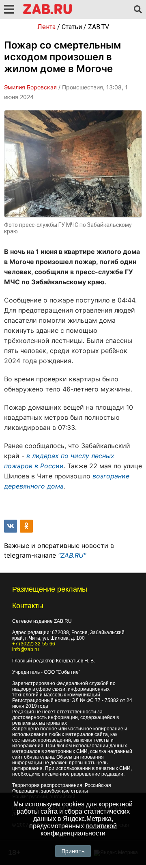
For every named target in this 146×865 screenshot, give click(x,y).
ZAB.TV (98, 27)
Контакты (27, 606)
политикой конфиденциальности (79, 830)
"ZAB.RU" (72, 555)
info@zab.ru (25, 649)
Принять (73, 851)
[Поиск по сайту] (138, 9)
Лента (46, 27)
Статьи (72, 27)
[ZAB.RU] (47, 13)
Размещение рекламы (49, 589)
